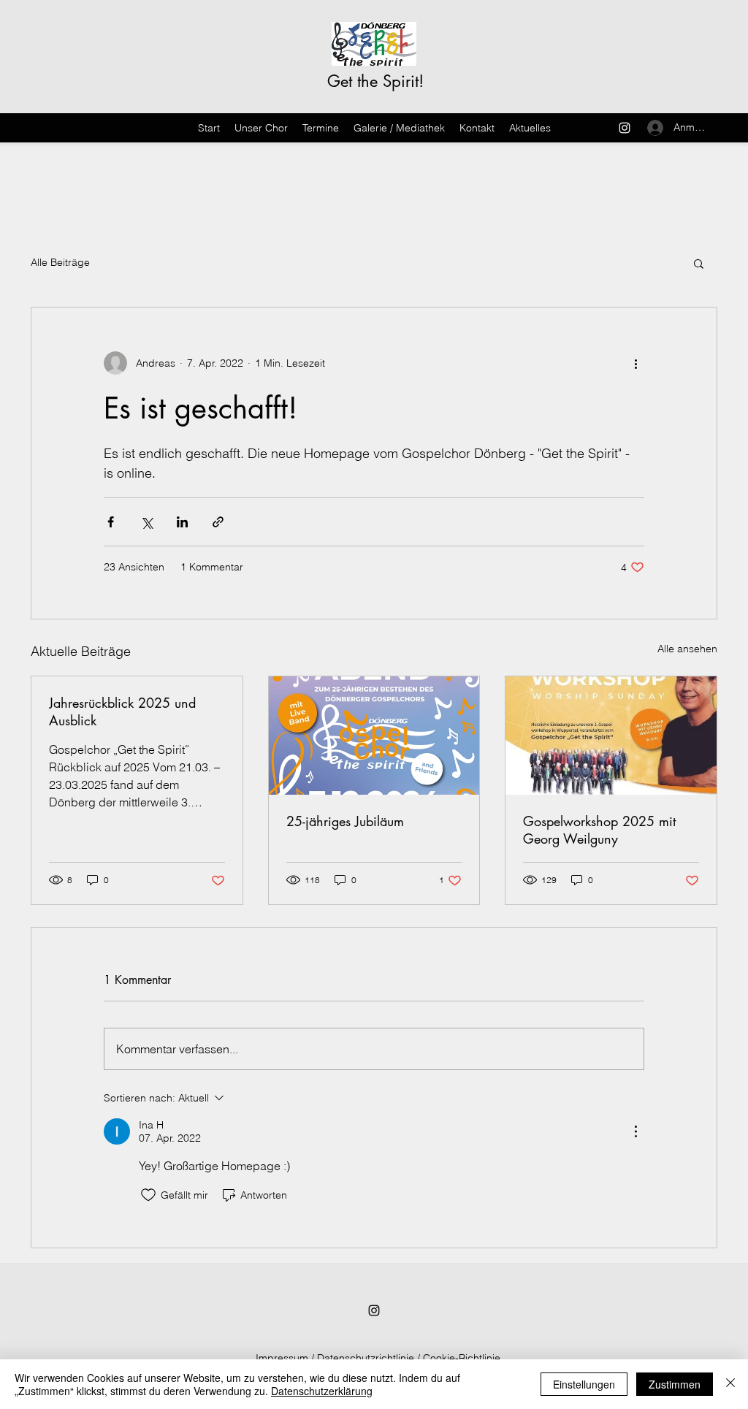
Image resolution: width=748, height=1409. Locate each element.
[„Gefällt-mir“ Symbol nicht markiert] (148, 1195)
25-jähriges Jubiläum (345, 821)
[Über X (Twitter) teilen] (146, 522)
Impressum (282, 1357)
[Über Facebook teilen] (111, 522)
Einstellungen (584, 1384)
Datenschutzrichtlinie (365, 1357)
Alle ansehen (687, 648)
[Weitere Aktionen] (635, 363)
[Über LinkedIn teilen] (182, 522)
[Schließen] (730, 1384)
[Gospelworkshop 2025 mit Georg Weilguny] (611, 735)
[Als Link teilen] (218, 522)
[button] (699, 263)
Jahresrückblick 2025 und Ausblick (122, 711)
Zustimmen (675, 1384)
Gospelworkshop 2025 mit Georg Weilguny (599, 829)
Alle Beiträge (60, 262)
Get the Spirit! (375, 81)
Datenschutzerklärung (322, 1390)
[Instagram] (624, 128)
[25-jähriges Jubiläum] (374, 735)
